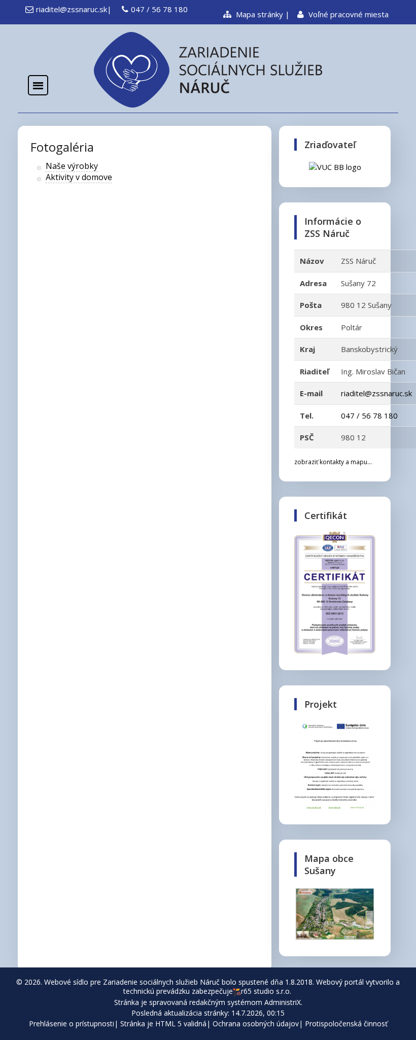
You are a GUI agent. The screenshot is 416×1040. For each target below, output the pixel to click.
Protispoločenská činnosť (346, 1023)
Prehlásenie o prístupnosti (71, 1023)
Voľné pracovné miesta (347, 14)
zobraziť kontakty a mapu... (333, 462)
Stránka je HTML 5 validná (163, 1023)
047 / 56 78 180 (159, 9)
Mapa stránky (258, 14)
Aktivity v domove (79, 177)
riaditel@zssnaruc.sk (71, 9)
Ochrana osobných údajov (256, 1023)
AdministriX (282, 1002)
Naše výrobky (72, 165)
